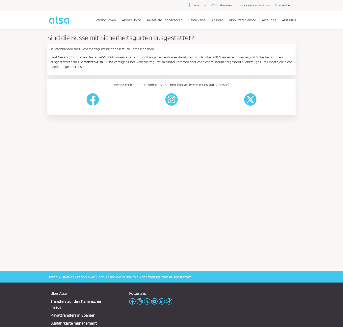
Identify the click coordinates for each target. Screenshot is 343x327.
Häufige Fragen (74, 277)
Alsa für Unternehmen (257, 5)
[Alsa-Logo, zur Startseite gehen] (59, 20)
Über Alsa (58, 293)
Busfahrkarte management (73, 323)
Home (52, 277)
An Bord (97, 277)
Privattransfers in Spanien (72, 315)
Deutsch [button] (197, 5)
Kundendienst (223, 5)
